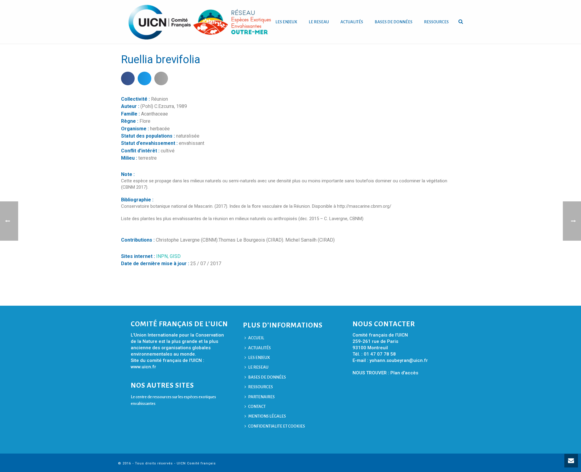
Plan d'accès (404, 373)
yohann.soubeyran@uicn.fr (398, 360)
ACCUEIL (256, 338)
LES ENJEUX (286, 22)
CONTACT (257, 406)
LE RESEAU (319, 22)
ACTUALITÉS (351, 22)
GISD (175, 256)
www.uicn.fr (143, 366)
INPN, (163, 256)
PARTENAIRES (261, 397)
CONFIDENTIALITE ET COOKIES (276, 426)
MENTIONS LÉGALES (267, 416)
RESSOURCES (436, 22)
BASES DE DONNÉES (393, 22)
